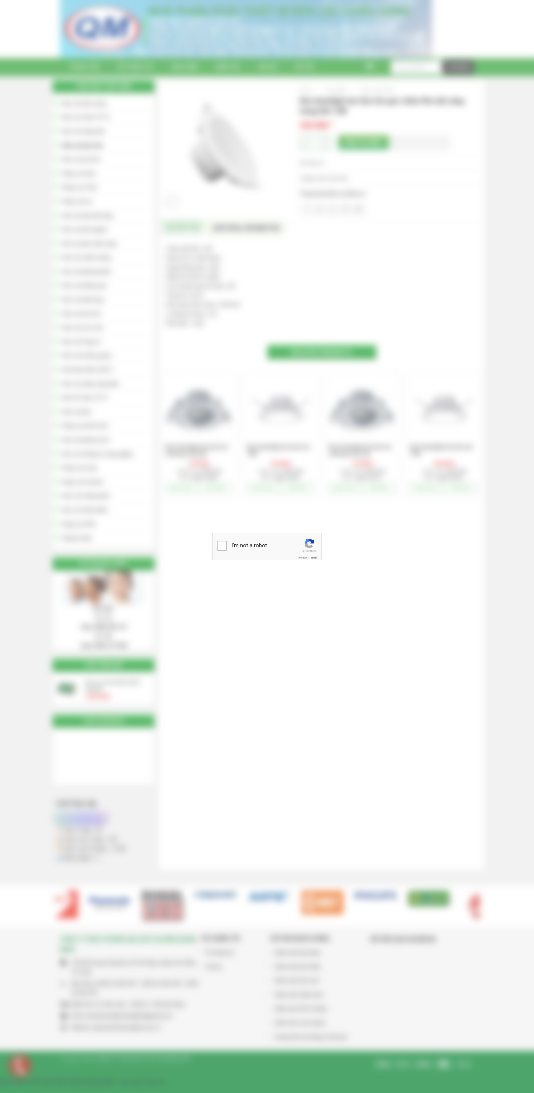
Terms (313, 557)
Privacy (302, 557)
